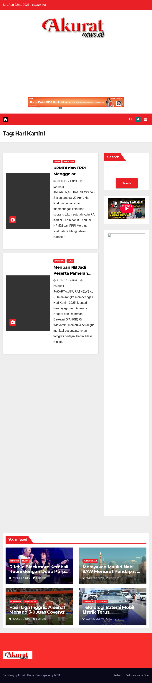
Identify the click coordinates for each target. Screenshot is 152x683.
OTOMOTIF (88, 601)
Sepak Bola (30, 601)
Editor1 (41, 578)
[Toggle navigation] (145, 119)
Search (113, 157)
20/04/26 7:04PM (67, 181)
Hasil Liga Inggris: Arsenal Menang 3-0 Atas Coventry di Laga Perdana (38, 612)
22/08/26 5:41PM (22, 619)
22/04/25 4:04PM (67, 280)
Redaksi (117, 675)
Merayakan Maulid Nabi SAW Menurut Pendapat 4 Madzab (111, 571)
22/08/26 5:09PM (95, 619)
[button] (130, 119)
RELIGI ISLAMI (90, 561)
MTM (57, 675)
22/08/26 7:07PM (22, 578)
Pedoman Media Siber (137, 675)
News (57, 161)
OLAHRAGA (15, 601)
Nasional (59, 261)
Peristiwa (69, 161)
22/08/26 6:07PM (95, 578)
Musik (25, 561)
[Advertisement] (76, 66)
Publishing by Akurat (14, 675)
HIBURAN (14, 561)
